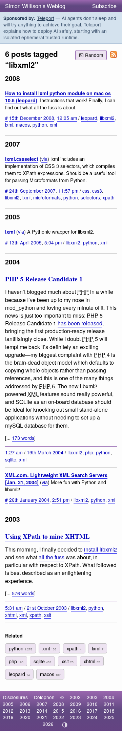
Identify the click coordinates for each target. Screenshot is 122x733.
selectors (90, 197)
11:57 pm (68, 190)
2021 (42, 717)
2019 (8, 717)
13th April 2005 (25, 242)
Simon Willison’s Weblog (35, 6)
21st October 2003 (47, 607)
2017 (92, 710)
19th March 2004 (45, 452)
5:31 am (14, 607)
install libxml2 (100, 549)
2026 (48, 723)
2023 (75, 717)
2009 (75, 703)
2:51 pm (60, 499)
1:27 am (14, 452)
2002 (75, 697)
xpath (109, 197)
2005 (8, 703)
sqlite (10, 459)
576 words (23, 593)
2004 (108, 697)
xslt (47, 614)
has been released (80, 323)
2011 (109, 703)
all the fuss (51, 557)
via (44, 158)
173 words (23, 437)
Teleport (45, 18)
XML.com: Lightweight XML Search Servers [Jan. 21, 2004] (56, 479)
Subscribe (104, 6)
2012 (8, 710)
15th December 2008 (31, 117)
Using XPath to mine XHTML (47, 536)
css (85, 190)
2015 (58, 710)
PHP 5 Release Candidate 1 (44, 279)
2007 (42, 703)
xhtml (11, 614)
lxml (9, 124)
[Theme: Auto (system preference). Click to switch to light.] (65, 725)
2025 (109, 717)
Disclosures (15, 697)
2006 (25, 703)
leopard (89, 117)
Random (94, 54)
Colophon (44, 697)
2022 (58, 717)
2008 (58, 703)
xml (53, 124)
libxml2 (107, 117)
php (89, 452)
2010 (92, 703)
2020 (25, 717)
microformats (47, 197)
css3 (97, 190)
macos (23, 124)
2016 (75, 710)
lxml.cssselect (21, 158)
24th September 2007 (32, 190)
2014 (42, 710)
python (40, 124)
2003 (92, 697)
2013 (25, 710)
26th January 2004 (29, 499)
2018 (109, 710)
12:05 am (67, 117)
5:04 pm (53, 242)
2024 (92, 717)
